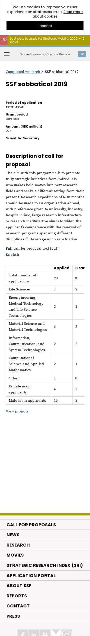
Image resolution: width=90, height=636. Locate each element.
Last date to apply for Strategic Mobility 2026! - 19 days (47, 40)
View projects (17, 411)
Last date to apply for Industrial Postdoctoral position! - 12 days (44, 47)
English (12, 254)
